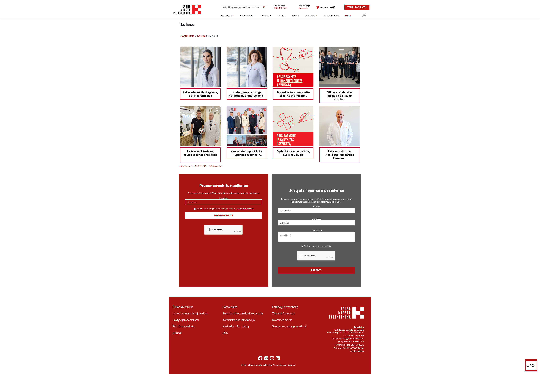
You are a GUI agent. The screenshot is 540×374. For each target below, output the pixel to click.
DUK (225, 333)
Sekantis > (217, 166)
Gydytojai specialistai (186, 320)
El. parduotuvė (331, 15)
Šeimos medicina (183, 307)
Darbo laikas (229, 307)
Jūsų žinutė (316, 230)
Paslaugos (226, 15)
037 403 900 (280, 8)
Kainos (295, 15)
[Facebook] (260, 358)
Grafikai (281, 15)
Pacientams (246, 15)
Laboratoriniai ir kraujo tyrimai (190, 313)
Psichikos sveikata (183, 326)
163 (210, 166)
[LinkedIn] (278, 358)
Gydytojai (266, 15)
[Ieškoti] (264, 7)
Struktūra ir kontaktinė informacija (242, 313)
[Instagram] (266, 358)
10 (198, 166)
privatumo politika (245, 208)
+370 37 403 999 (355, 335)
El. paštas (223, 198)
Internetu (303, 8)
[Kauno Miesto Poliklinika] (186, 10)
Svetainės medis (282, 320)
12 (203, 166)
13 (205, 166)
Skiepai (177, 333)
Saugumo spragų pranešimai (289, 326)
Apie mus (310, 15)
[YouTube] (272, 358)
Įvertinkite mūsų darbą (235, 326)
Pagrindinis (187, 36)
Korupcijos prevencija (285, 307)
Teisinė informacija (283, 313)
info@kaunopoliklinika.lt (353, 338)
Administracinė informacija (238, 320)
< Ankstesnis (185, 166)
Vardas (316, 206)
